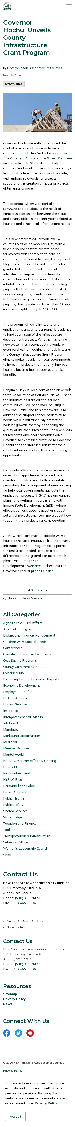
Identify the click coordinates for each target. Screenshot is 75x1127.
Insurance (10, 710)
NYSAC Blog (14, 84)
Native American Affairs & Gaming (29, 761)
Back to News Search (25, 598)
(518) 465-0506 (23, 903)
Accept (15, 1116)
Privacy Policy (14, 999)
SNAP (7, 855)
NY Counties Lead (16, 773)
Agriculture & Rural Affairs (22, 623)
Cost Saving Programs (20, 660)
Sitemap (10, 994)
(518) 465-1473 (27, 898)
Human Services (15, 704)
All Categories (22, 614)
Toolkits (9, 830)
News (7, 1004)
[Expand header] (68, 6)
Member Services (16, 748)
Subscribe (39, 590)
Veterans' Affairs (16, 842)
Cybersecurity (13, 673)
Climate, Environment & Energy (27, 654)
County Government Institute (25, 667)
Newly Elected (14, 767)
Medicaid (10, 742)
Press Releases (14, 792)
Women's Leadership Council (25, 848)
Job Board (10, 723)
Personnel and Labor (19, 786)
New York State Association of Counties (34, 68)
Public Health (13, 798)
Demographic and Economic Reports (31, 679)
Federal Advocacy (16, 698)
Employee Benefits (17, 692)
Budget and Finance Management (29, 635)
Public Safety (13, 804)
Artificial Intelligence (19, 629)
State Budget (13, 817)
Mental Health (14, 754)
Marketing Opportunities (22, 736)
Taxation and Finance (20, 823)
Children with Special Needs (25, 641)
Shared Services (15, 811)
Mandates (11, 729)
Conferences (12, 648)
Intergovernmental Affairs (23, 717)
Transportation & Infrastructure (26, 836)
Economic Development (21, 685)
